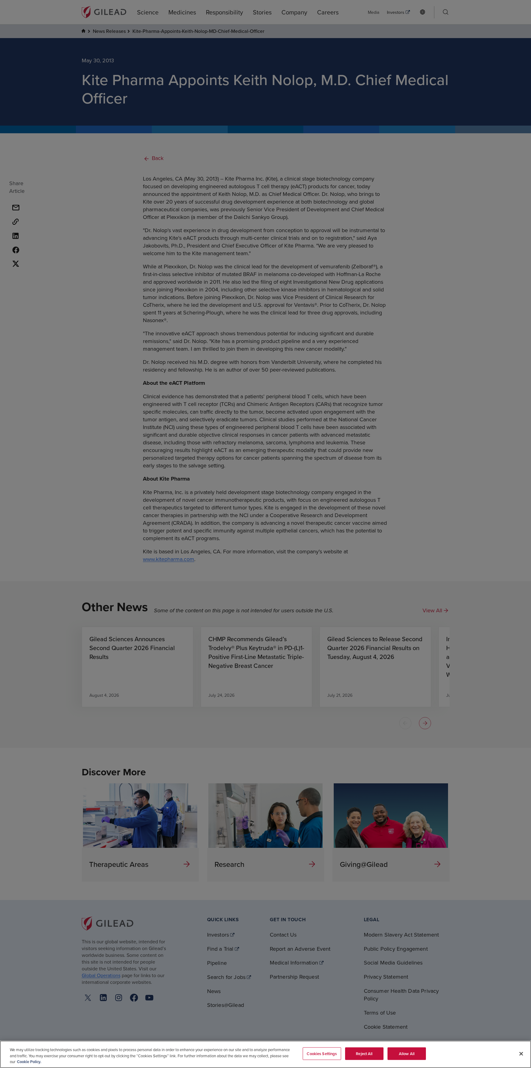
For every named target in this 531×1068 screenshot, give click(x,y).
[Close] (521, 1053)
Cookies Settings (322, 1053)
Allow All (407, 1053)
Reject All (364, 1053)
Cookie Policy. (29, 1062)
